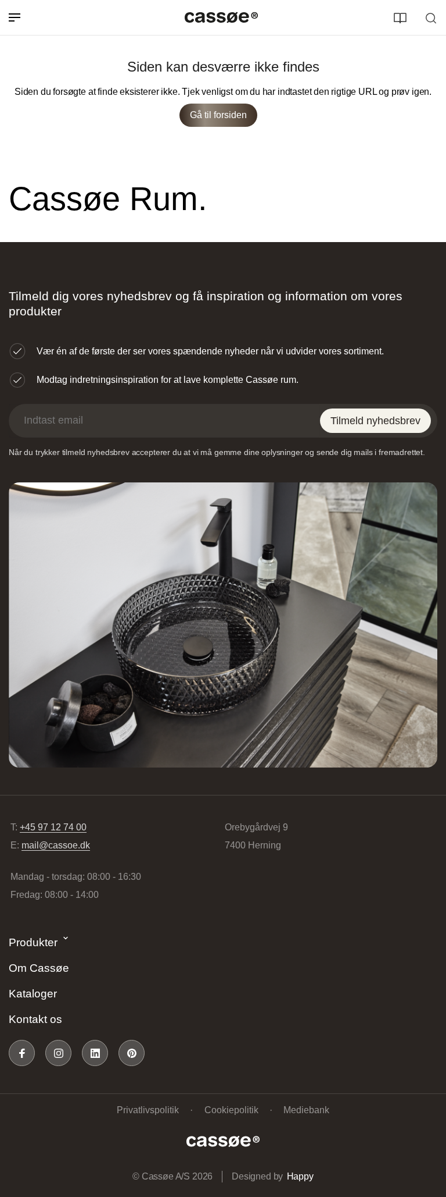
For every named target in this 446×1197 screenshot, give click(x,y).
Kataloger (33, 994)
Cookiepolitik (231, 1110)
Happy (300, 1176)
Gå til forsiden (218, 115)
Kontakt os (35, 1019)
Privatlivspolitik (148, 1110)
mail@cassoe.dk (55, 845)
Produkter (33, 942)
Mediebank (306, 1110)
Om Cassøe (39, 968)
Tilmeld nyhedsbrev (375, 421)
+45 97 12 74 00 (53, 827)
